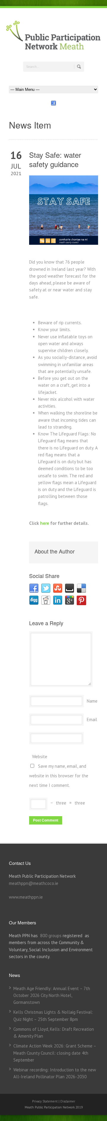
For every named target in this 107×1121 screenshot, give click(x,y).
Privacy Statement (45, 1101)
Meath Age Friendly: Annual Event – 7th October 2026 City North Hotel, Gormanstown (51, 995)
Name (92, 701)
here (44, 523)
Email (92, 719)
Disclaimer (67, 1101)
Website (39, 756)
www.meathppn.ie (26, 897)
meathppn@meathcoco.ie (33, 883)
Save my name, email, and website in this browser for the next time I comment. (58, 775)
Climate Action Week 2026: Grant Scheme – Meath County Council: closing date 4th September (54, 1053)
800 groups (51, 935)
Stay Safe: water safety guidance (55, 159)
